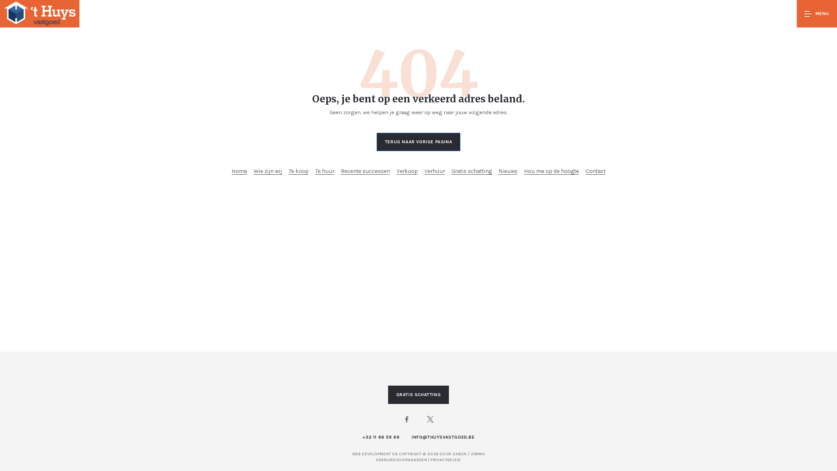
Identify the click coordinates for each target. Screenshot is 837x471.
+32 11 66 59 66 (381, 437)
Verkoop (407, 171)
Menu (822, 13)
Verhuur (434, 171)
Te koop (299, 171)
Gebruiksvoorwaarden (402, 460)
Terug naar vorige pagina (418, 142)
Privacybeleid (446, 460)
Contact (596, 171)
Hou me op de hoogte (551, 171)
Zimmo (478, 454)
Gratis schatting (472, 171)
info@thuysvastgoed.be (443, 437)
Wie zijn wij (268, 171)
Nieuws (508, 171)
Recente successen (365, 171)
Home (239, 171)
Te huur (324, 171)
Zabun (459, 454)
